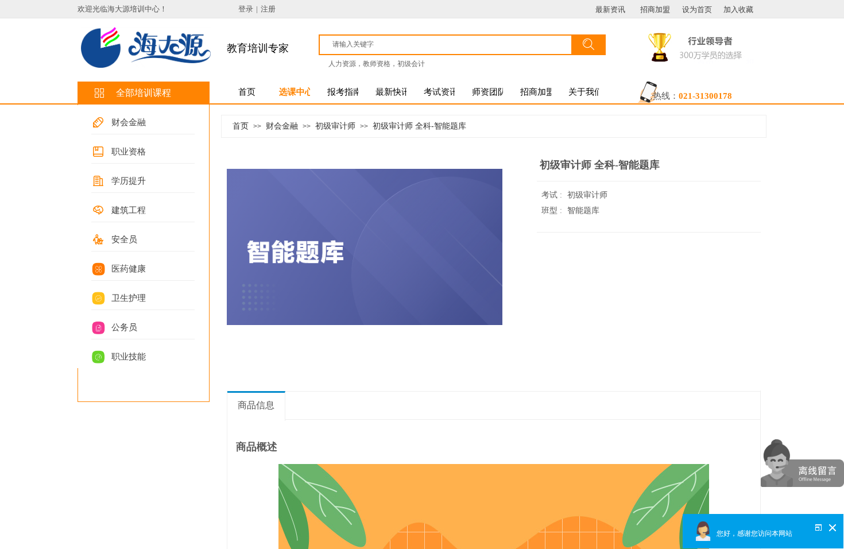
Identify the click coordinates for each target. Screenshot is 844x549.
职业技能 (128, 356)
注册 (268, 9)
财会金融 (128, 122)
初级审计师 (335, 125)
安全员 (124, 239)
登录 (245, 9)
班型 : (552, 210)
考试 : (552, 195)
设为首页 (697, 9)
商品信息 (256, 405)
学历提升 (128, 180)
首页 (241, 125)
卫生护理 (128, 298)
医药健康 (128, 268)
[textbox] (449, 44)
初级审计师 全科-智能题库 (419, 125)
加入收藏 (738, 9)
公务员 (124, 327)
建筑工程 (128, 210)
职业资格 (128, 151)
